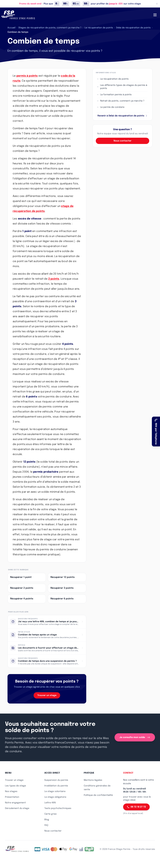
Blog (46, 820)
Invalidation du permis (56, 786)
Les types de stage (15, 786)
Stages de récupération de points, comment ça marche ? (49, 28)
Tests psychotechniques (57, 808)
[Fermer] (157, 4)
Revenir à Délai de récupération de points (121, 116)
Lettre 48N (50, 803)
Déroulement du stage (17, 808)
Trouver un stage (46, 695)
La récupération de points (99, 28)
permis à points (27, 76)
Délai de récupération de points (133, 28)
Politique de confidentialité (98, 795)
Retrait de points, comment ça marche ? (122, 101)
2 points (53, 279)
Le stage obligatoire (55, 797)
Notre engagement (15, 803)
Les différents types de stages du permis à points (123, 86)
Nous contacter (122, 141)
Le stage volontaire (54, 791)
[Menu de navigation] (155, 14)
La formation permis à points (116, 95)
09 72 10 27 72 (138, 807)
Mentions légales (93, 780)
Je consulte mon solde (132, 737)
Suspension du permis (56, 780)
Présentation (12, 797)
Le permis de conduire (112, 107)
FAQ (46, 825)
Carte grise (50, 814)
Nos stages (11, 791)
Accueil (11, 28)
